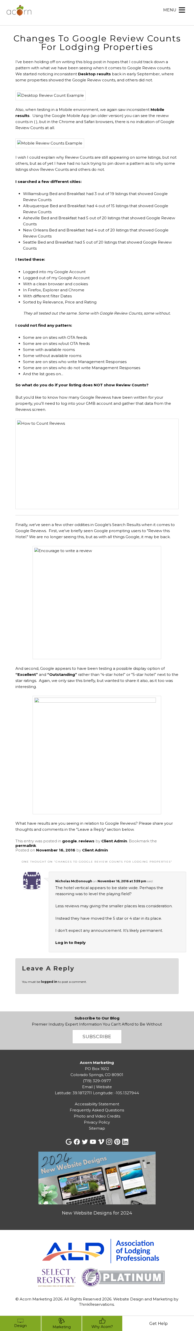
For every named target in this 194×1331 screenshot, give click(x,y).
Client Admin (114, 841)
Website (104, 1086)
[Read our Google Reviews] (69, 1142)
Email (87, 1086)
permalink (25, 845)
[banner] (97, 1264)
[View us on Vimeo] (101, 1142)
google (69, 841)
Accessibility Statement (97, 1104)
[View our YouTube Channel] (93, 1142)
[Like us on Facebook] (77, 1142)
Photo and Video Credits (97, 1116)
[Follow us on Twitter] (85, 1142)
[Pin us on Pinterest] (117, 1142)
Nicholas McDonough (73, 881)
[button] (169, 10)
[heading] (97, 37)
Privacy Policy (97, 1122)
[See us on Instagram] (109, 1142)
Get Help (158, 1323)
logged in (49, 982)
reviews (86, 841)
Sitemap (97, 1128)
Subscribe (97, 1036)
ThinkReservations (96, 1304)
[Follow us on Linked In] (125, 1142)
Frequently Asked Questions (97, 1110)
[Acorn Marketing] (19, 13)
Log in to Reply (70, 942)
